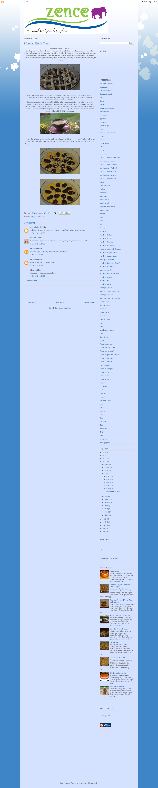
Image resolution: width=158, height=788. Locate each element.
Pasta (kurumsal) (106, 362)
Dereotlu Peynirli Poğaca (119, 629)
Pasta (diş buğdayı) (107, 351)
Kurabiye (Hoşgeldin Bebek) (110, 263)
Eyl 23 (108, 486)
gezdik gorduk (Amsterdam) (110, 157)
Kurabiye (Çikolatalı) (107, 242)
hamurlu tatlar (105, 185)
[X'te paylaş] (64, 213)
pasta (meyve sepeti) (107, 365)
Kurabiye (103, 231)
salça (102, 407)
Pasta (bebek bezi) (106, 344)
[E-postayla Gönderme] (55, 213)
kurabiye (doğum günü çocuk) (110, 249)
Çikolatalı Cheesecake (118, 673)
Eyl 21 (108, 489)
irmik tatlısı (104, 196)
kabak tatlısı (104, 200)
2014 (105, 455)
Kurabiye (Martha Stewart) (109, 274)
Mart (106, 509)
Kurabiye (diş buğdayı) (108, 245)
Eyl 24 (108, 483)
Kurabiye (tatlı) (105, 281)
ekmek (102, 140)
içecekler (103, 193)
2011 (105, 519)
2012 (105, 462)
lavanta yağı (104, 302)
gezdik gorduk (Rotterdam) (109, 171)
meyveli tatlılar (36, 217)
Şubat (107, 512)
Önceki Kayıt (89, 302)
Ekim (107, 470)
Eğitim (102, 136)
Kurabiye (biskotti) (106, 235)
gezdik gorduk (105, 154)
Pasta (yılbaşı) (105, 379)
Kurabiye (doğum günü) (108, 252)
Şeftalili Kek (114, 642)
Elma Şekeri (104, 143)
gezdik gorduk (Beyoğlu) (108, 164)
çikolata (103, 122)
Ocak (107, 515)
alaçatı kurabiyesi (106, 83)
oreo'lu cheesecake (107, 330)
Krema (102, 228)
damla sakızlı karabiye (108, 133)
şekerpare (103, 421)
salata (102, 404)
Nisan (107, 506)
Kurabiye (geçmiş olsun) (108, 256)
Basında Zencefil (106, 94)
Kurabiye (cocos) (106, 238)
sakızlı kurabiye (105, 400)
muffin (102, 326)
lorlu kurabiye (104, 305)
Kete (101, 217)
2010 (105, 522)
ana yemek (104, 87)
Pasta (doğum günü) (107, 358)
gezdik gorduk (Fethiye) (108, 168)
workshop (103, 439)
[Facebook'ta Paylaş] (66, 213)
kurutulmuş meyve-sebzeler (110, 298)
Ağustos (108, 496)
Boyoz (102, 101)
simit (101, 414)
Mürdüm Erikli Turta (113, 492)
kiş (101, 224)
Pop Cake (103, 386)
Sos (101, 418)
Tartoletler (103, 428)
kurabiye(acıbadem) (107, 295)
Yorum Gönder (32, 281)
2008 (105, 528)
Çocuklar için (104, 126)
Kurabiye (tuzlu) (105, 284)
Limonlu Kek (114, 571)
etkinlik (102, 147)
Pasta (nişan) (104, 376)
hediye (102, 189)
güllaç (102, 182)
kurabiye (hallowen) (107, 259)
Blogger (73, 783)
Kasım (107, 467)
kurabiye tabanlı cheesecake (110, 291)
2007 (105, 531)
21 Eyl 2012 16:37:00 (37, 233)
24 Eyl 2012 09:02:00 (37, 276)
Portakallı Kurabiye (117, 686)
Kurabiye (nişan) (106, 277)
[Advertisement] (129, 751)
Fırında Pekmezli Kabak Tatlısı (121, 615)
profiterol (103, 390)
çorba (102, 129)
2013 (105, 458)
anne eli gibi (34, 227)
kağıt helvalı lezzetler (107, 207)
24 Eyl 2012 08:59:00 (37, 255)
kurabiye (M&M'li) (106, 270)
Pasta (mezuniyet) (106, 369)
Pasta (102, 341)
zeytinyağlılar (104, 443)
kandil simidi (104, 210)
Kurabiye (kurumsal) (107, 267)
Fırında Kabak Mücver (118, 658)
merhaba (103, 316)
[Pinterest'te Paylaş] (69, 213)
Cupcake (103, 115)
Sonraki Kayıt (31, 302)
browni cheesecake (107, 108)
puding (102, 393)
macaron (103, 309)
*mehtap (33, 238)
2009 (105, 525)
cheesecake (104, 112)
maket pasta (104, 312)
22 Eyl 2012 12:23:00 (37, 244)
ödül (101, 333)
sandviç (103, 411)
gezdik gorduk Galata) (108, 178)
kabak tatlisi (104, 203)
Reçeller (103, 397)
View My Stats (105, 716)
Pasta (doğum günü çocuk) (109, 355)
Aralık (107, 464)
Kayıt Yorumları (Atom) (63, 308)
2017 (105, 452)
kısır (101, 221)
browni (102, 105)
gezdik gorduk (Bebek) (108, 161)
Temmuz (108, 499)
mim (101, 323)
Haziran (107, 502)
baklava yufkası (105, 90)
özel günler (104, 337)
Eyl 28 (108, 479)
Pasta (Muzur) (105, 372)
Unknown (33, 248)
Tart (43, 217)
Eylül (107, 474)
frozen (102, 150)
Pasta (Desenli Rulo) (107, 348)
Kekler (102, 214)
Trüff (101, 432)
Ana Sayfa (60, 302)
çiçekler (103, 119)
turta (101, 436)
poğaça (102, 383)
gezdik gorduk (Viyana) (108, 175)
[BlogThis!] (62, 213)
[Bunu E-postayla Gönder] (59, 213)
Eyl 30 (108, 476)
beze (101, 98)
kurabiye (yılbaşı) (106, 288)
